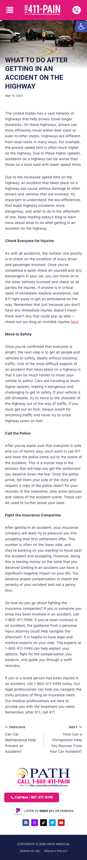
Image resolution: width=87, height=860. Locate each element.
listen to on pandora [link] (48, 811)
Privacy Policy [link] (55, 851)
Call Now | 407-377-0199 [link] (34, 797)
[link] (81, 26)
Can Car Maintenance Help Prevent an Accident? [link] (20, 739)
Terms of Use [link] (30, 851)
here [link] (74, 322)
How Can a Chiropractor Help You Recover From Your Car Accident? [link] (65, 739)
